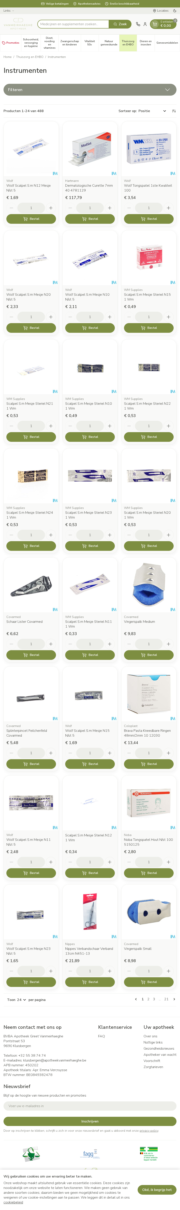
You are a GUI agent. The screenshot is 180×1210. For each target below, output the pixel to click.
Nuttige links (153, 1042)
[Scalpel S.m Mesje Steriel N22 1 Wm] (148, 366)
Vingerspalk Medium (139, 621)
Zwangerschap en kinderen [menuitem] (70, 42)
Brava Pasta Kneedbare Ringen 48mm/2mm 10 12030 (147, 733)
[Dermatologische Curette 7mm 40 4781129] (90, 148)
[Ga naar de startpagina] (18, 24)
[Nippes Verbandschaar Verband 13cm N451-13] (90, 911)
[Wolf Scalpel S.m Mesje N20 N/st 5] (31, 257)
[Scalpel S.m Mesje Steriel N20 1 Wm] (148, 475)
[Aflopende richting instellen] (173, 111)
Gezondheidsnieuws (159, 1048)
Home (8, 57)
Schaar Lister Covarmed (24, 621)
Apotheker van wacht (160, 1054)
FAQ (101, 1036)
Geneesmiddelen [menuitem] (168, 43)
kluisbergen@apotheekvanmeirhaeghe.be (54, 1060)
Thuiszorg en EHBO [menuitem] (129, 42)
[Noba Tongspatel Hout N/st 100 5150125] (148, 802)
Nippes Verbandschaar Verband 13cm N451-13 (89, 951)
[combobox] (73, 24)
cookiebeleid (13, 1202)
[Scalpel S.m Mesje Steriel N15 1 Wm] (148, 257)
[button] (90, 90)
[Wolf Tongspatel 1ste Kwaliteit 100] (148, 148)
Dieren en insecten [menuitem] (147, 42)
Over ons (150, 1036)
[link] (137, 999)
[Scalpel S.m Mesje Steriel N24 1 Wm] (31, 475)
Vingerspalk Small (137, 948)
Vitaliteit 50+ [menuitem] (91, 42)
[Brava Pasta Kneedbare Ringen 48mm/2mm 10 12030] (148, 693)
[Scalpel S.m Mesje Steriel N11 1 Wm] (90, 584)
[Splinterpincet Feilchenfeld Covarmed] (31, 693)
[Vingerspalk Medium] (148, 584)
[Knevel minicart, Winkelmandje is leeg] (155, 24)
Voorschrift (152, 1060)
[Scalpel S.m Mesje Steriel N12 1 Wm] (90, 802)
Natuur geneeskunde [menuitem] (110, 42)
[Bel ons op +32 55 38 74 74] (138, 24)
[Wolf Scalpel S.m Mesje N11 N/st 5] (31, 802)
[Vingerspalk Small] (148, 911)
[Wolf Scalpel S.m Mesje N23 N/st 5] (31, 911)
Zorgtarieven (153, 1067)
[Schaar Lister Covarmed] (31, 584)
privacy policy (149, 1131)
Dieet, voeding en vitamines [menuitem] (51, 43)
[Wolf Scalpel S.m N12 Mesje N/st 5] (31, 148)
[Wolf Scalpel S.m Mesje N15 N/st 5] (90, 693)
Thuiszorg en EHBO (29, 57)
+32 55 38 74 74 (32, 1055)
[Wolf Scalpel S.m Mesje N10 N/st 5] (90, 257)
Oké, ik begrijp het (157, 1189)
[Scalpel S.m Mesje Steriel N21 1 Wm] (31, 366)
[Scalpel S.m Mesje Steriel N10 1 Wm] (90, 366)
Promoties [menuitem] (12, 43)
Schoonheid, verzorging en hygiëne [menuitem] (32, 43)
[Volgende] (173, 999)
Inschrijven (90, 1121)
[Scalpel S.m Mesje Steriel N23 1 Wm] (90, 475)
